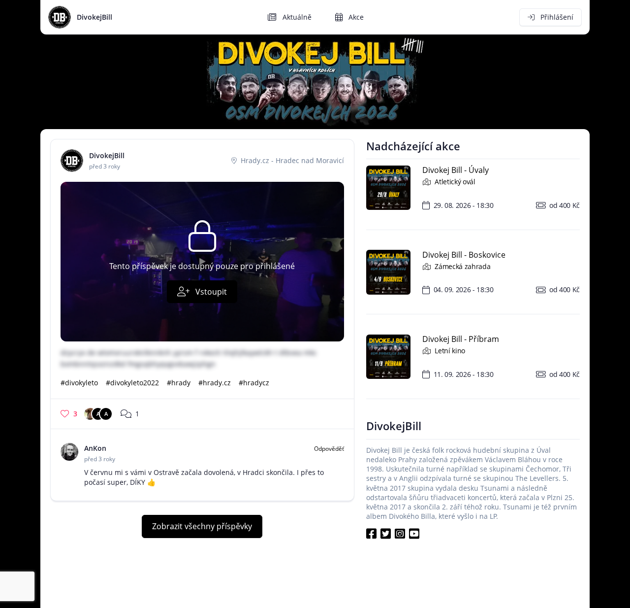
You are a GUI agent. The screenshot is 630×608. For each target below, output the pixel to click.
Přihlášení (555, 17)
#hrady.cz (214, 382)
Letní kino (449, 351)
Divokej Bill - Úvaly (455, 170)
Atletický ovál (454, 181)
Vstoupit (210, 291)
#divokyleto (79, 382)
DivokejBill (94, 17)
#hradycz (254, 382)
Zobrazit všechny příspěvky (202, 526)
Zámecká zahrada (461, 266)
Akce (355, 17)
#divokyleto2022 (132, 382)
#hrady (178, 382)
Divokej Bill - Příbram (460, 339)
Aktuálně (296, 17)
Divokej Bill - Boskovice (463, 254)
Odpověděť (329, 448)
